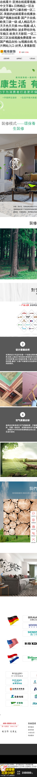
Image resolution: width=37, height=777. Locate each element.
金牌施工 (19, 58)
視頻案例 (31, 735)
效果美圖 (31, 730)
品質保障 (6, 58)
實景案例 (31, 727)
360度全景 (31, 732)
